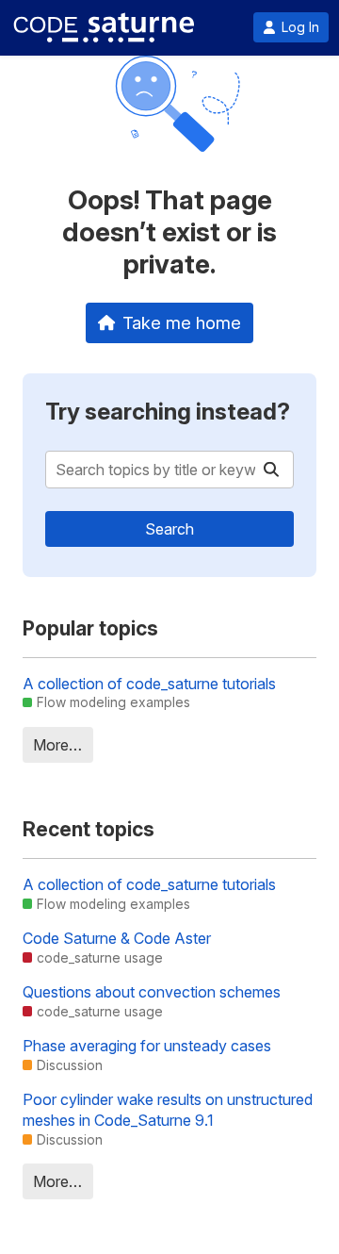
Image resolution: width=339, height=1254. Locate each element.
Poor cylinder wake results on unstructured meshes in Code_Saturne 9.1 (168, 1110)
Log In (300, 27)
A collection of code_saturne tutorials (149, 683)
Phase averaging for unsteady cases (147, 1045)
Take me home (181, 322)
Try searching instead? (167, 411)
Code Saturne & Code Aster (117, 938)
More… (57, 744)
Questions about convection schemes (152, 991)
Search (169, 529)
